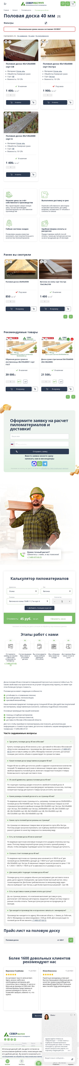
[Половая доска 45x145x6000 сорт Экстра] (58, 50)
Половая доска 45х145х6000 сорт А (20, 137)
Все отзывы (39, 1016)
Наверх (74, 746)
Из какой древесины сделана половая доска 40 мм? (30, 780)
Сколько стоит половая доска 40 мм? (24, 853)
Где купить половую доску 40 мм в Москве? (26, 742)
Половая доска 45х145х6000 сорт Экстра (57, 65)
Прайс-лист (24, 1044)
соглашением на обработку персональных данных (22, 1056)
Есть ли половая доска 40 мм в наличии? (25, 837)
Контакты (22, 1064)
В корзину (18, 102)
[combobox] (12, 444)
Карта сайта (33, 1044)
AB (13, 76)
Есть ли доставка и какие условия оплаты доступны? (30, 891)
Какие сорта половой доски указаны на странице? (29, 820)
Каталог (7, 1064)
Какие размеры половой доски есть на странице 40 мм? (31, 796)
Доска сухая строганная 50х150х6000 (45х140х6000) (57, 360)
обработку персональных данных (54, 468)
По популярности (42, 36)
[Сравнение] (6, 41)
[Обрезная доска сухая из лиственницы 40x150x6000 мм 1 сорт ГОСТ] (22, 347)
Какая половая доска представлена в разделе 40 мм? (30, 761)
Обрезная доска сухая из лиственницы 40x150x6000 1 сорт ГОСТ (20, 362)
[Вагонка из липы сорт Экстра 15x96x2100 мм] (55, 269)
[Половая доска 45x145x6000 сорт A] (21, 122)
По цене (31, 36)
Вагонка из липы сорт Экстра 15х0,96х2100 (53, 283)
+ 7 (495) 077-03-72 (34, 557)
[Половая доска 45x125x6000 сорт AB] (21, 50)
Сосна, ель (20, 71)
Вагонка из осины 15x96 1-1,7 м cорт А (24, 601)
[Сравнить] (6, 261)
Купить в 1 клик (33, 102)
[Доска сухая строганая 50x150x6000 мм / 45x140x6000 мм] (57, 347)
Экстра (52, 76)
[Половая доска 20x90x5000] (21, 269)
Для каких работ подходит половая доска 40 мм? (28, 872)
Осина (11, 591)
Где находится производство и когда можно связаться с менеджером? (37, 910)
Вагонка (46, 591)
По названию (22, 36)
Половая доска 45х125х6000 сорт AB (20, 65)
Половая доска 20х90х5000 (17, 282)
